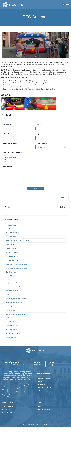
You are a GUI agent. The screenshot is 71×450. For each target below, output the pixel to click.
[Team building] (11, 156)
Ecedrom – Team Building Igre (16, 264)
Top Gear (9, 306)
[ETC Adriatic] (13, 4)
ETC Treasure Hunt (12, 232)
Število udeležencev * (10, 143)
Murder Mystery (11, 236)
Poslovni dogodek (44, 378)
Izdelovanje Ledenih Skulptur (16, 299)
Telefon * (6, 134)
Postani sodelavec (44, 409)
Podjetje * (39, 134)
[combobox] (26, 157)
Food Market (10, 244)
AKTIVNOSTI (9, 276)
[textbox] (22, 157)
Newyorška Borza (12, 260)
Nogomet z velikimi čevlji (14, 283)
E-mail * (38, 124)
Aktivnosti (63, 197)
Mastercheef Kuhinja (13, 333)
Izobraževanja (43, 384)
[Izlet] (11, 159)
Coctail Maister (11, 321)
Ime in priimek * (8, 124)
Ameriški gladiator (12, 291)
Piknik (40, 381)
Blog (39, 406)
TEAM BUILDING (11, 226)
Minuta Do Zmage (12, 252)
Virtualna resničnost (13, 287)
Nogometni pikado (12, 279)
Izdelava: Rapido (42, 424)
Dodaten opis (7, 166)
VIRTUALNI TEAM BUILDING (15, 314)
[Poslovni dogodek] (11, 158)
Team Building (8, 406)
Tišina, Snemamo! (12, 248)
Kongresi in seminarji (45, 387)
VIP (39, 390)
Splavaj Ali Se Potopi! (13, 256)
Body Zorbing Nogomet (14, 302)
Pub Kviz (9, 317)
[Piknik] (11, 161)
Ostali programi (11, 272)
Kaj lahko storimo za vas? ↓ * (13, 152)
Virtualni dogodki (9, 412)
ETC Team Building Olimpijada (16, 268)
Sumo (8, 295)
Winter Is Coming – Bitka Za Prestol (18, 240)
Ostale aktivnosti (12, 310)
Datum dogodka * (42, 143)
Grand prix (9, 228)
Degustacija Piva (12, 325)
